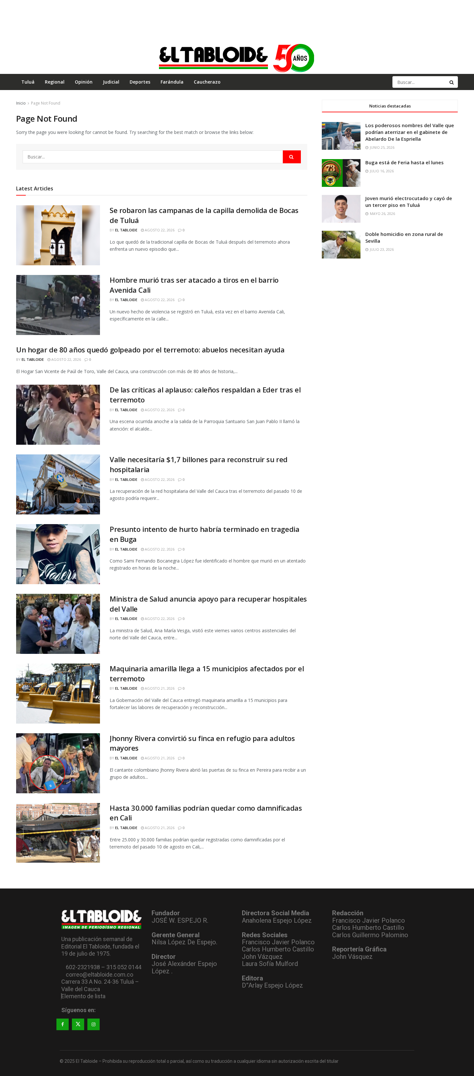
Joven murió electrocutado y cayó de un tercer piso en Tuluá (408, 201)
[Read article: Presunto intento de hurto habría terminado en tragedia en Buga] (58, 554)
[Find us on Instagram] (93, 1024)
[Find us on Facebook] (62, 1024)
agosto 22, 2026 (159, 230)
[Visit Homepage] (237, 58)
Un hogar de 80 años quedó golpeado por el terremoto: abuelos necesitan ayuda (150, 349)
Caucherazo (207, 82)
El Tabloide (126, 230)
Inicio (21, 103)
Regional (54, 82)
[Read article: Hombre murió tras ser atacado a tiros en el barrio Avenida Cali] (58, 305)
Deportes (140, 82)
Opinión (84, 82)
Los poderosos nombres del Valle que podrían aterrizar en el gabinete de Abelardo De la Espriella (409, 132)
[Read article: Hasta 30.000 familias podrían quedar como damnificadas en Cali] (58, 833)
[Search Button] (452, 82)
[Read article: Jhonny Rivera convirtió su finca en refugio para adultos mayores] (58, 763)
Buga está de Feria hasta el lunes (404, 162)
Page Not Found (45, 103)
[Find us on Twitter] (78, 1024)
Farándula (172, 82)
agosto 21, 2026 (159, 688)
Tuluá (28, 82)
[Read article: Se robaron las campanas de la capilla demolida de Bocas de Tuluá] (58, 235)
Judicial (111, 82)
